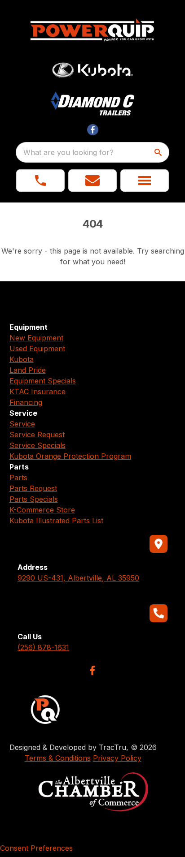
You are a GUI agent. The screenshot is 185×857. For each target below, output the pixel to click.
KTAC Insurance (37, 391)
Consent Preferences (36, 848)
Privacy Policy (117, 758)
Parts (18, 477)
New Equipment (36, 337)
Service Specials (37, 445)
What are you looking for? (68, 152)
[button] (40, 180)
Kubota (21, 359)
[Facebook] (92, 670)
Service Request (37, 434)
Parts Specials (33, 499)
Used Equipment (37, 348)
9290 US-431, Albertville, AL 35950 (78, 577)
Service (22, 423)
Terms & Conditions (58, 758)
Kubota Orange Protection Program (70, 456)
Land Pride (27, 370)
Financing (25, 402)
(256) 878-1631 (43, 647)
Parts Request (33, 488)
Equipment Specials (42, 380)
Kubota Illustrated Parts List (56, 520)
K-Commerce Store (42, 509)
